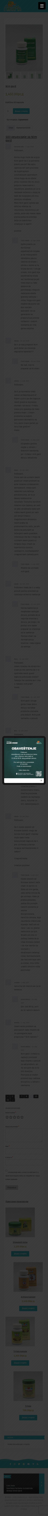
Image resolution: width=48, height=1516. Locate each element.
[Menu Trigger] (42, 5)
